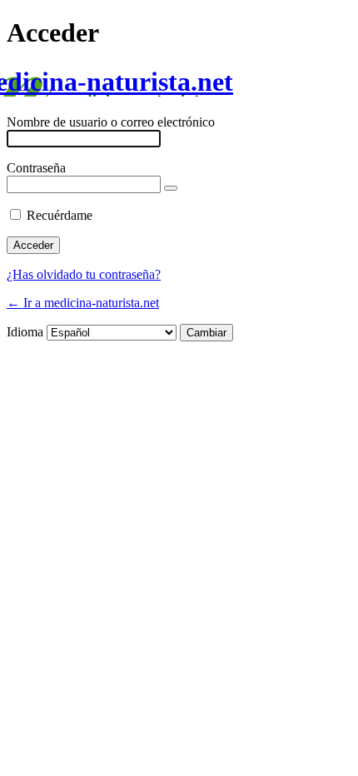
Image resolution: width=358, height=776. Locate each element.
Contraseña (36, 168)
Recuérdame (59, 215)
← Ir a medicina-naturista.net (83, 303)
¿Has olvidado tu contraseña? (84, 274)
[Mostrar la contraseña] (170, 188)
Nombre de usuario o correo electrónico (111, 122)
